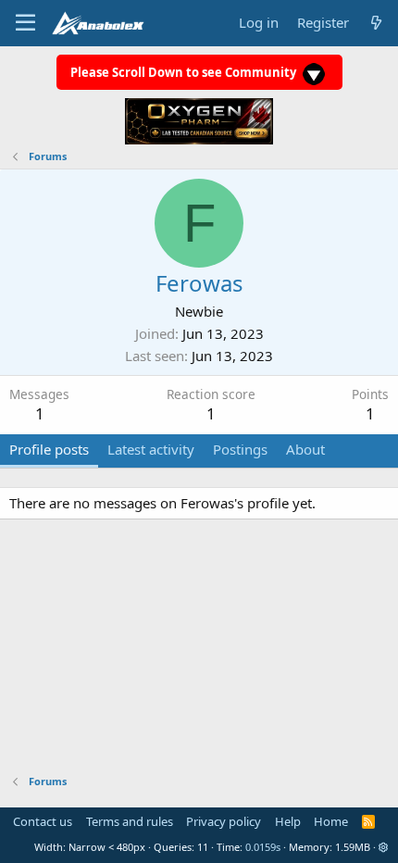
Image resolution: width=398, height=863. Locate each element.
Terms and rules (129, 821)
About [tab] (305, 449)
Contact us (42, 821)
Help (288, 821)
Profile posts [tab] (49, 449)
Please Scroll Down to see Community (184, 72)
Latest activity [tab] (150, 449)
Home (331, 821)
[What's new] (376, 23)
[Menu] (25, 23)
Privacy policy (223, 821)
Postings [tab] (240, 449)
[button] (384, 847)
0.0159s (262, 847)
